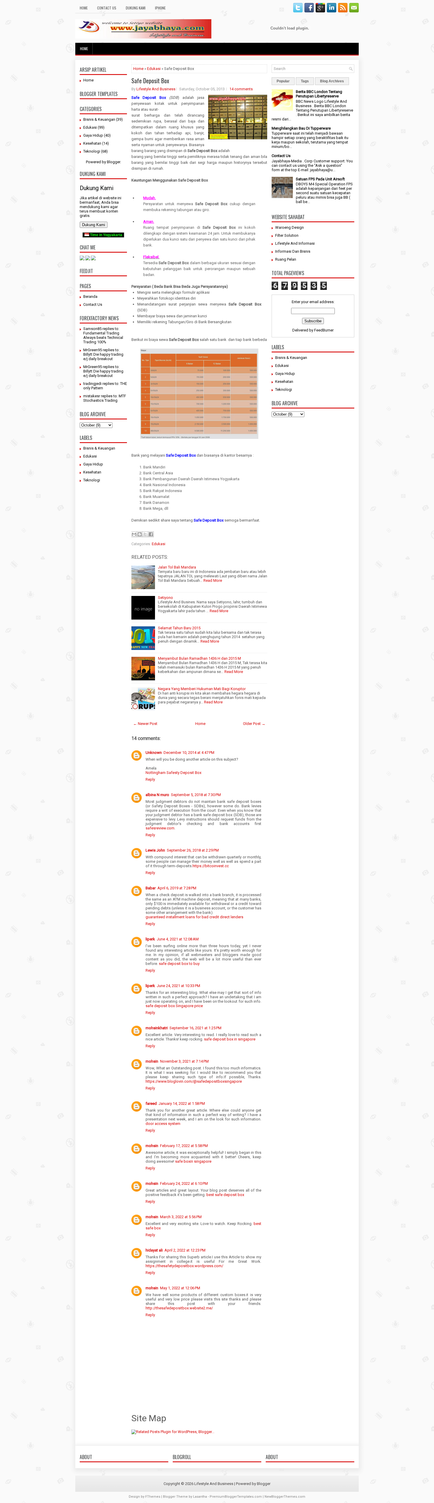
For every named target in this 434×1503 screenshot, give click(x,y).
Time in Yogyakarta (105, 235)
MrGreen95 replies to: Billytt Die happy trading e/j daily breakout (103, 354)
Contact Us (106, 7)
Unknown (154, 752)
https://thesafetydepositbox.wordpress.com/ (184, 1266)
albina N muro (157, 795)
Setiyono (165, 597)
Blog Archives (332, 81)
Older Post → (254, 723)
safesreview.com (160, 828)
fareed (151, 1103)
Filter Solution (286, 235)
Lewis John (155, 850)
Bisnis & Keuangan (99, 119)
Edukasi (90, 127)
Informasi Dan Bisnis (292, 251)
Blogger (113, 162)
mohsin (152, 1061)
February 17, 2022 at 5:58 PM (184, 1145)
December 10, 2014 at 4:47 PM (189, 752)
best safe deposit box (225, 1194)
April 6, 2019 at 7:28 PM (176, 888)
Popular (283, 81)
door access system (163, 1123)
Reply (150, 779)
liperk (150, 939)
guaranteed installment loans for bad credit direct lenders (194, 917)
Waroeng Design (289, 227)
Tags (305, 81)
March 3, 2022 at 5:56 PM (181, 1217)
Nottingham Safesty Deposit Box (173, 772)
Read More (212, 580)
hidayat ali (154, 1250)
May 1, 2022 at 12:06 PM (180, 1288)
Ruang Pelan (285, 259)
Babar (151, 888)
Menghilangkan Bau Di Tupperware (301, 128)
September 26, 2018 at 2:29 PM (193, 850)
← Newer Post (145, 723)
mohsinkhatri (157, 1028)
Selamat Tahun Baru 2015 (179, 628)
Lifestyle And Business (155, 89)
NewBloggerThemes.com (285, 1497)
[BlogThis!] (140, 534)
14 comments (241, 89)
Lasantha (200, 1497)
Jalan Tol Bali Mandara (177, 567)
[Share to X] (145, 534)
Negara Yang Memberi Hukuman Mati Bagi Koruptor (202, 689)
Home (84, 7)
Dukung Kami (136, 7)
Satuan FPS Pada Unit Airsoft (320, 179)
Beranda (90, 296)
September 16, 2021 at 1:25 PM (195, 1028)
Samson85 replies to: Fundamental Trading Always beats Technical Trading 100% (103, 335)
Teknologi (91, 151)
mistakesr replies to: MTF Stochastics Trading (104, 398)
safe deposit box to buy (179, 963)
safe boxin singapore (193, 1161)
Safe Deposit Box (150, 81)
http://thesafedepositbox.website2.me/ (179, 1308)
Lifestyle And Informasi (295, 243)
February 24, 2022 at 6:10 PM (184, 1183)
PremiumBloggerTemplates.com (236, 1497)
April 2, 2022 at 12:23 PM (184, 1250)
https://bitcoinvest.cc (210, 866)
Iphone (160, 7)
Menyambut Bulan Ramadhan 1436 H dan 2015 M (199, 658)
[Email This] (134, 534)
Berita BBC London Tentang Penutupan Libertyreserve (319, 93)
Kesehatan (92, 143)
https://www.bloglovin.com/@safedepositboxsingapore (194, 1081)
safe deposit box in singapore (229, 1039)
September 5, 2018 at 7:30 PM (196, 795)
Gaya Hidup (93, 135)
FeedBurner (324, 330)
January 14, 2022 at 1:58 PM (182, 1103)
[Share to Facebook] (151, 534)
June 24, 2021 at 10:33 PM (178, 986)
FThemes (152, 1497)
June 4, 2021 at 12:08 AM (178, 939)
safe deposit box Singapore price (174, 1006)
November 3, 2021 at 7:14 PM (184, 1061)
